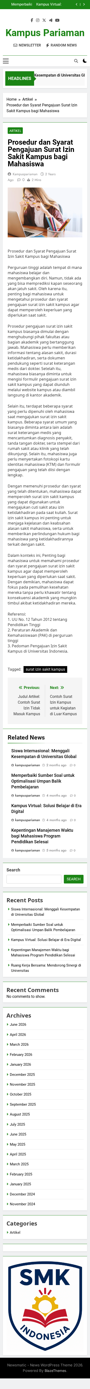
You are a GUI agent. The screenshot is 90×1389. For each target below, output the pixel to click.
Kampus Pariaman (45, 33)
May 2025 (17, 1144)
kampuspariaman (25, 174)
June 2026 (18, 1024)
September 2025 (23, 1104)
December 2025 (22, 1074)
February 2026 (21, 1054)
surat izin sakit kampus (45, 669)
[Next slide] (84, 4)
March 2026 (19, 1044)
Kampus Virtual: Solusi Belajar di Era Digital (49, 4)
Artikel (15, 130)
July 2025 (17, 1124)
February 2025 (21, 1174)
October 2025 (20, 1094)
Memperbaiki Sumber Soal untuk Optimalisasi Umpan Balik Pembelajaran (21, 4)
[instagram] (38, 20)
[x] (44, 20)
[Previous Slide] (76, 4)
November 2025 (22, 1084)
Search (13, 869)
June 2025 (18, 1134)
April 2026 (18, 1034)
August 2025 (20, 1114)
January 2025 (20, 1184)
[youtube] (57, 20)
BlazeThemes (55, 1371)
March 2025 (19, 1164)
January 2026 (20, 1064)
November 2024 (22, 1204)
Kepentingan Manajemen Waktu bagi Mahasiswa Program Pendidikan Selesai (42, 836)
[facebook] (32, 20)
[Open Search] (76, 61)
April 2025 (18, 1154)
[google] (51, 20)
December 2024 (22, 1194)
